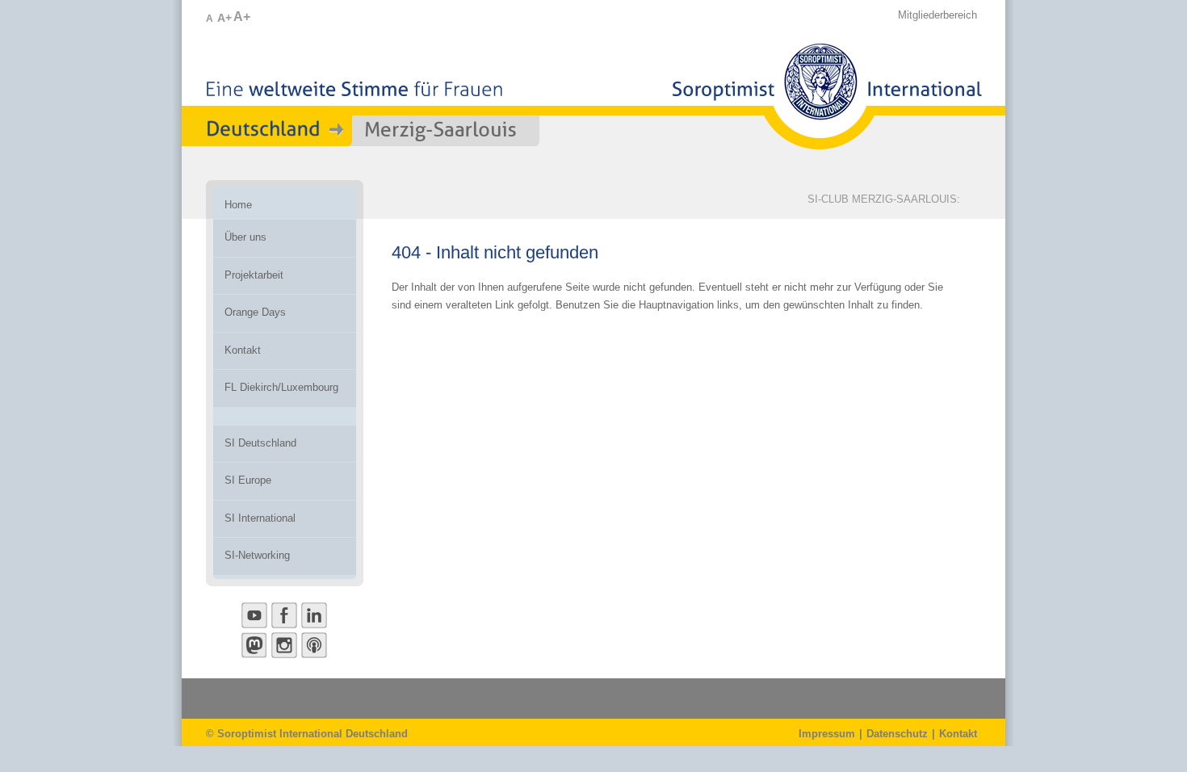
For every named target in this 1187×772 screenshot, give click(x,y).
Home (238, 205)
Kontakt (958, 734)
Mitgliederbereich (937, 15)
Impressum (827, 734)
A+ (224, 17)
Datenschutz (897, 734)
